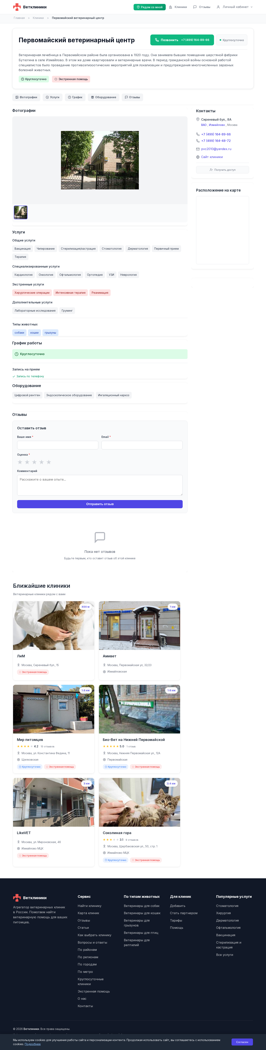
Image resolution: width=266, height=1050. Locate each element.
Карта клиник (88, 913)
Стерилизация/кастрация (78, 248)
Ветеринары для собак (141, 906)
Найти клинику (89, 906)
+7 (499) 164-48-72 (216, 141)
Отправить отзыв (100, 504)
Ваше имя (25, 436)
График (77, 97)
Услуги (54, 97)
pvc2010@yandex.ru (216, 149)
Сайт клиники (212, 157)
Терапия (20, 256)
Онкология (46, 274)
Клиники (181, 7)
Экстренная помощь (73, 79)
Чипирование (46, 248)
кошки (34, 332)
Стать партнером (183, 913)
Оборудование (105, 97)
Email (106, 436)
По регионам (88, 957)
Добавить (177, 906)
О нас (82, 999)
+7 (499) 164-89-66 (216, 134)
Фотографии (28, 97)
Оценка (23, 454)
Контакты (85, 1006)
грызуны (50, 332)
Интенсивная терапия (70, 292)
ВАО (204, 124)
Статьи (83, 928)
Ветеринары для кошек (142, 913)
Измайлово (217, 124)
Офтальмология (70, 274)
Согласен (242, 1042)
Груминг (67, 310)
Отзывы (204, 7)
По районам (87, 950)
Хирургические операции (32, 292)
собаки (19, 332)
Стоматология (112, 248)
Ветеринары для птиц (141, 933)
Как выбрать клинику (94, 935)
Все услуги (224, 955)
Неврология (128, 274)
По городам (87, 964)
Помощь (176, 928)
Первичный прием (166, 248)
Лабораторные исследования (35, 310)
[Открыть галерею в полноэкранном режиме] (99, 160)
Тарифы (176, 920)
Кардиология (24, 274)
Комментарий (27, 471)
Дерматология (138, 248)
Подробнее (33, 1044)
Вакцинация (23, 248)
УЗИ (111, 274)
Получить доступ (225, 169)
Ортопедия (95, 274)
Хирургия (223, 913)
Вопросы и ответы (92, 942)
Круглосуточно (36, 79)
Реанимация (100, 292)
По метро (85, 972)
